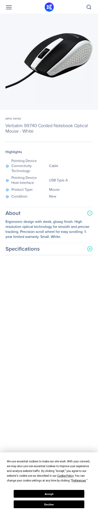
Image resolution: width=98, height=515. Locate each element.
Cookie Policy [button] (65, 475)
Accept (49, 494)
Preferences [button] (79, 480)
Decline (49, 504)
